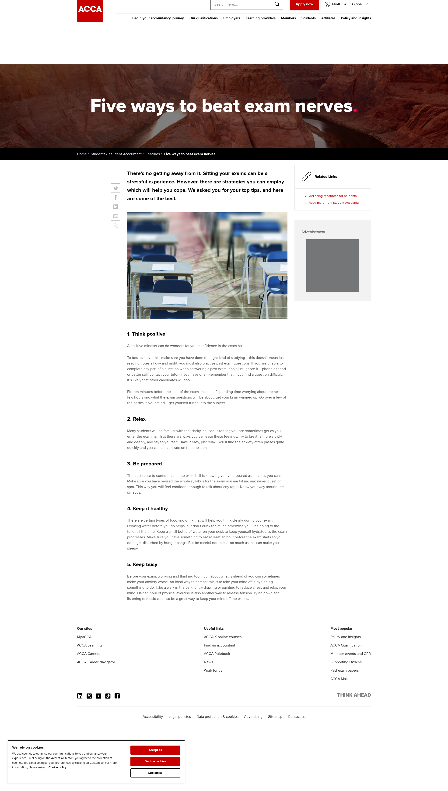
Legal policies (179, 716)
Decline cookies (155, 761)
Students (308, 18)
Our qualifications (203, 18)
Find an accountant (219, 645)
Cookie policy (57, 767)
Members (288, 18)
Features (153, 154)
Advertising (253, 716)
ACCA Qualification (346, 645)
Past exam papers (344, 670)
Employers (231, 18)
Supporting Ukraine (346, 662)
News (208, 662)
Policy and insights (356, 18)
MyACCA (84, 637)
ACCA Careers (88, 653)
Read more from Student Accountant (335, 203)
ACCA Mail (339, 679)
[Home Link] (354, 696)
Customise (155, 773)
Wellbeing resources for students (333, 196)
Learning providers (261, 18)
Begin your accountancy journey (158, 18)
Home (82, 154)
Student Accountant (125, 154)
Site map (275, 716)
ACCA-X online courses (223, 637)
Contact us (296, 716)
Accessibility (153, 716)
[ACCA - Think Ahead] (90, 20)
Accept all (155, 750)
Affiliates (328, 18)
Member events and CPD (350, 653)
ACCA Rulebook (217, 653)
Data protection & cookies (217, 716)
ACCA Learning (89, 645)
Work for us (213, 670)
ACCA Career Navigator (96, 662)
